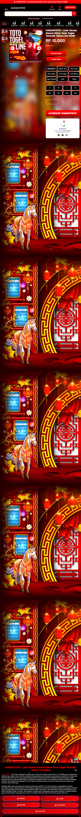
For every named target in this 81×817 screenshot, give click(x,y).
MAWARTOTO (6, 774)
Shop (6, 9)
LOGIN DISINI (56, 59)
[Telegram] (62, 135)
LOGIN (61, 799)
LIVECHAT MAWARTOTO (63, 113)
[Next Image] (39, 48)
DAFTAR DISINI (56, 53)
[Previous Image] (12, 48)
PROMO (22, 799)
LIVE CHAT (41, 811)
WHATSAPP (61, 805)
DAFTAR (22, 805)
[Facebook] (58, 135)
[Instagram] (66, 135)
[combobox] (38, 14)
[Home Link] (18, 8)
